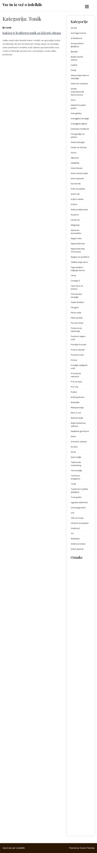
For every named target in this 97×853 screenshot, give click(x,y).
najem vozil (76, 624)
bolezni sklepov (78, 575)
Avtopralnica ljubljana (77, 45)
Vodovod (75, 528)
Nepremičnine (78, 243)
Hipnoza (75, 157)
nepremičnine (77, 647)
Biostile (74, 51)
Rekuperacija (77, 407)
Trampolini (76, 497)
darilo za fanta (78, 581)
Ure (72, 512)
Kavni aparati (77, 178)
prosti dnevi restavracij (76, 721)
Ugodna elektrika (79, 502)
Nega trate (76, 238)
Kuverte (75, 214)
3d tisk (74, 28)
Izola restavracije (79, 173)
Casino (74, 65)
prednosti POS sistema (77, 707)
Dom (73, 100)
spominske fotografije (76, 785)
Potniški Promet (78, 344)
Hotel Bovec (77, 168)
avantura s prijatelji (79, 569)
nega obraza (77, 635)
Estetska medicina (80, 128)
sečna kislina (77, 772)
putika (74, 729)
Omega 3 (75, 280)
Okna (73, 275)
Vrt (72, 533)
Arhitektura (76, 38)
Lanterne (75, 219)
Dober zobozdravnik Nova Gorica (77, 91)
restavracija (77, 752)
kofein (74, 607)
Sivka (73, 436)
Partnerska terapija (76, 296)
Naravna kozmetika (76, 232)
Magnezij (75, 225)
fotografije (76, 601)
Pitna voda (76, 312)
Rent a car (76, 412)
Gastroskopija (77, 142)
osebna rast (77, 662)
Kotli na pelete (78, 188)
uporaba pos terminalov (77, 812)
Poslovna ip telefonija (76, 330)
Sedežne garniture (80, 431)
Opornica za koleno (77, 287)
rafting (84, 729)
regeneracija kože (79, 740)
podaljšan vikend (79, 682)
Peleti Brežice (77, 302)
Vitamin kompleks (80, 523)
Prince (74, 360)
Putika (74, 392)
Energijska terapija (80, 118)
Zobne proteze (78, 543)
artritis (74, 564)
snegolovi (76, 778)
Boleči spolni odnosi (77, 58)
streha (74, 793)
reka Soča (76, 746)
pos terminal (77, 699)
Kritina (74, 204)
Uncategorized (78, 507)
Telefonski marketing (76, 464)
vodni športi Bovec (79, 825)
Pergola (74, 307)
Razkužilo (75, 402)
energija (75, 586)
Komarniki (76, 183)
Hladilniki (75, 163)
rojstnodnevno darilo (78, 759)
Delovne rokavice (79, 83)
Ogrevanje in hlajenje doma (78, 269)
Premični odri (77, 354)
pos (73, 693)
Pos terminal (77, 323)
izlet (86, 601)
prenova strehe (78, 714)
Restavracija (77, 417)
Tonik (8, 27)
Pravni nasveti (78, 349)
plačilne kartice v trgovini (78, 675)
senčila (84, 767)
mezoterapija (77, 618)
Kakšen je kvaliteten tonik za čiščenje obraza (32, 33)
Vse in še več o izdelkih (22, 5)
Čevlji (73, 70)
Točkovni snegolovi (75, 477)
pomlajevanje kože (79, 688)
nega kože (76, 630)
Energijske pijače (79, 123)
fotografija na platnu (77, 594)
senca (74, 767)
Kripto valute (77, 199)
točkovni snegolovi (79, 804)
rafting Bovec (77, 735)
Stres (73, 452)
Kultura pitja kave (79, 209)
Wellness (75, 538)
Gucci (73, 152)
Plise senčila (77, 317)
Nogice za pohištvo (80, 257)
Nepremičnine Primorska (78, 250)
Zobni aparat (77, 549)
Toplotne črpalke (78, 798)
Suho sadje (76, 457)
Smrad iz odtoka (79, 441)
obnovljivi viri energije (77, 654)
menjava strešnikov (79, 613)
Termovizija (76, 470)
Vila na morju (77, 518)
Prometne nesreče (76, 375)
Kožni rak (75, 194)
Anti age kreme (78, 33)
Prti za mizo (76, 381)
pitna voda (76, 667)
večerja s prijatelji (79, 819)
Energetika (76, 113)
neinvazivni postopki (80, 641)
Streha (74, 446)
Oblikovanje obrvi (79, 262)
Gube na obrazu (79, 147)
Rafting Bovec (77, 397)
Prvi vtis (74, 386)
